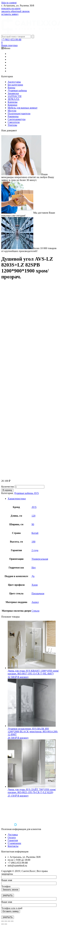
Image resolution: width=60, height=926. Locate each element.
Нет (34, 567)
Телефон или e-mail (11, 908)
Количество (7, 486)
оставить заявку (10, 14)
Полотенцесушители (19, 113)
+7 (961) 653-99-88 (11, 39)
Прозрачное (38, 593)
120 (33, 515)
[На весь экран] (9, 921)
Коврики (12, 105)
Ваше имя (6, 880)
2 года (35, 550)
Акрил (35, 602)
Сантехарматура (16, 119)
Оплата (12, 837)
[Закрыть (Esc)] (2, 921)
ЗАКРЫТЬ (8, 895)
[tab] (33, 498)
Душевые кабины (17, 90)
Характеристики (17, 498)
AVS (34, 507)
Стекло (35, 610)
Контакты (13, 846)
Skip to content (8, 2)
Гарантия (13, 840)
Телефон (6, 886)
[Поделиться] (5, 921)
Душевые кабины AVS (26, 493)
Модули (12, 110)
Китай (35, 533)
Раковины (13, 116)
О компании (14, 843)
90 (33, 524)
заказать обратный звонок (15, 11)
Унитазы (12, 125)
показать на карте (10, 8)
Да (33, 576)
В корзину (7, 490)
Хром (35, 584)
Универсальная (40, 559)
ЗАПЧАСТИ (14, 96)
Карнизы (12, 102)
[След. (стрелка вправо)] (5, 924)
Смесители (14, 122)
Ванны (11, 87)
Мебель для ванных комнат (22, 107)
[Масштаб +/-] (12, 921)
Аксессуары (14, 81)
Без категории (15, 84)
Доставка (13, 834)
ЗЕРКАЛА (13, 99)
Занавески (13, 93)
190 (33, 541)
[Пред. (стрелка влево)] (2, 924)
